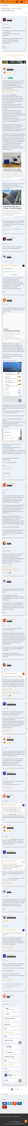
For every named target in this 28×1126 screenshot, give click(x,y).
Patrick (6, 878)
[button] (17, 1)
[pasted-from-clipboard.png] (12, 382)
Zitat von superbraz (9, 805)
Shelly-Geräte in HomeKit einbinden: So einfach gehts (12, 170)
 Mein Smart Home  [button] (8, 947)
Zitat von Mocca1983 (10, 673)
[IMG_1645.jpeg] (12, 1064)
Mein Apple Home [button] (7, 566)
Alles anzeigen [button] (13, 274)
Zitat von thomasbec (10, 265)
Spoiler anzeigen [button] (7, 468)
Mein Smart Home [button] (7, 730)
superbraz (6, 814)
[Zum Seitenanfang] (26, 1121)
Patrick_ (17, 229)
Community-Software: (14, 1123)
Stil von (14, 1121)
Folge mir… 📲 (6, 573)
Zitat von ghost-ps (9, 861)
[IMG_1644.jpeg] (12, 1025)
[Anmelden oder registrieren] (21, 1)
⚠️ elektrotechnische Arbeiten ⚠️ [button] (10, 569)
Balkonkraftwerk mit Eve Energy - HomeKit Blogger (12, 207)
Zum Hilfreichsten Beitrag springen (14, 56)
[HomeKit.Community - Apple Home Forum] (2, 1)
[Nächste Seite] (18, 1089)
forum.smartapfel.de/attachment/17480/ (13, 441)
